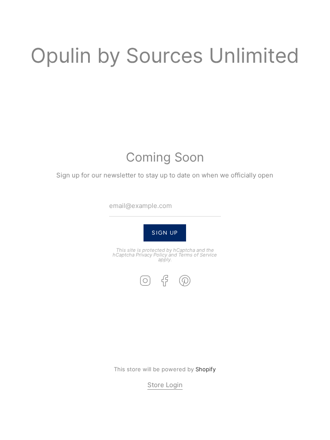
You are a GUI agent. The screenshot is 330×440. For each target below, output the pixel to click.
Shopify (206, 369)
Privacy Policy (152, 255)
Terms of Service (198, 255)
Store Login (165, 385)
